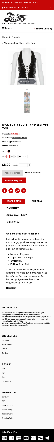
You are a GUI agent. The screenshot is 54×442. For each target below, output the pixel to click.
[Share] (4, 190)
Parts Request (7, 345)
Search (4, 349)
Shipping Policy (8, 418)
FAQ (3, 401)
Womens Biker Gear (19, 138)
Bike (3, 369)
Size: (4, 157)
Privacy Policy (7, 405)
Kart (3, 373)
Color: (4, 151)
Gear (4, 377)
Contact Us (6, 397)
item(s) (44, 29)
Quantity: (15, 165)
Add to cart (12, 173)
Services (5, 353)
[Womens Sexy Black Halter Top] (27, 94)
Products (15, 37)
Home (5, 37)
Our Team (5, 340)
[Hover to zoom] (27, 66)
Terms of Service (8, 414)
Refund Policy (7, 410)
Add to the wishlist (34, 173)
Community (6, 381)
